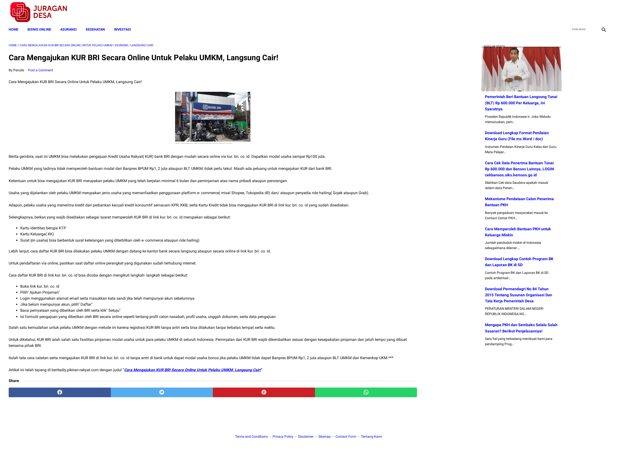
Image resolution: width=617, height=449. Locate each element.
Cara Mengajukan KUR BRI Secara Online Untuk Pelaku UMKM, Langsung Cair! (192, 370)
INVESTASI (122, 29)
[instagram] (603, 12)
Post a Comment (40, 70)
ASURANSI (68, 29)
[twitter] (580, 12)
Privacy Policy (283, 436)
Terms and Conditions (251, 436)
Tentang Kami (371, 436)
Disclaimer (306, 436)
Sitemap (324, 436)
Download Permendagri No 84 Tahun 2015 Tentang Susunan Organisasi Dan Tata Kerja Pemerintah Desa (518, 295)
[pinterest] (264, 392)
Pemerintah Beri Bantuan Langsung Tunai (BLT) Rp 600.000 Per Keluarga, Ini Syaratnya (521, 102)
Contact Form (345, 436)
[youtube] (592, 12)
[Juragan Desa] (42, 12)
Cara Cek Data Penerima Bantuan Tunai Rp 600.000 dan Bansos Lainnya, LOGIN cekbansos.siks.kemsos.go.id (519, 169)
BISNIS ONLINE (39, 29)
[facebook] (569, 12)
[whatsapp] (366, 392)
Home (13, 29)
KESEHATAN (95, 29)
